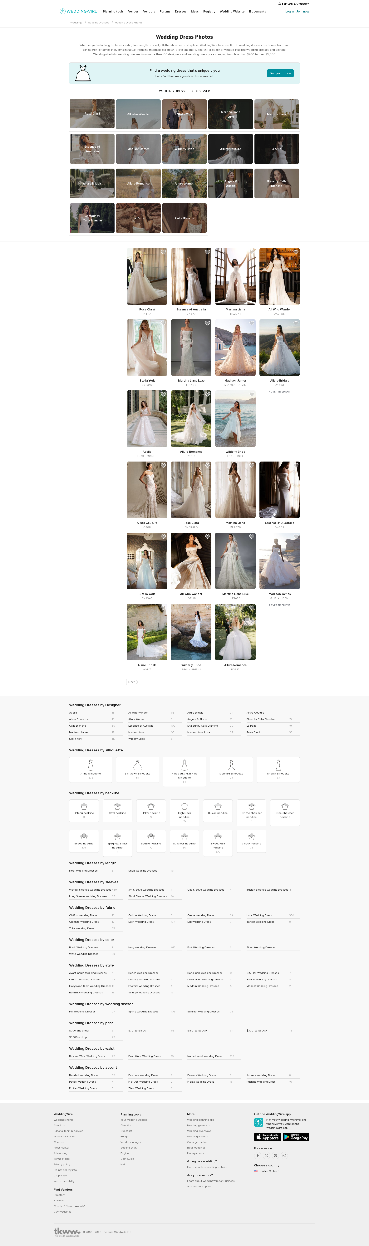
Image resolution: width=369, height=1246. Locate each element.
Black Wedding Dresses (83, 947)
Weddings (76, 22)
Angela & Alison (230, 183)
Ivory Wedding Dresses (142, 947)
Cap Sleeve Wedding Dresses (205, 889)
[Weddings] (78, 12)
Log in (289, 11)
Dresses (180, 11)
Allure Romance (138, 183)
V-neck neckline (251, 843)
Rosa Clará (92, 114)
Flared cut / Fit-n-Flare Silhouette (185, 775)
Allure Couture (230, 149)
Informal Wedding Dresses (144, 986)
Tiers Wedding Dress (141, 1088)
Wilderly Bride (184, 149)
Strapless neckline (184, 843)
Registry (209, 11)
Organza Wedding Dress (84, 921)
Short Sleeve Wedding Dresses (147, 896)
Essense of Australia (92, 149)
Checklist (126, 1125)
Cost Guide (127, 1158)
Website (232, 11)
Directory (59, 1195)
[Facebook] (257, 1155)
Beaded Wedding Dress (83, 1075)
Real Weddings (196, 1147)
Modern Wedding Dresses (203, 986)
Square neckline (151, 843)
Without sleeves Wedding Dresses (90, 889)
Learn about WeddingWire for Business (211, 1181)
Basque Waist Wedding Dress (87, 1056)
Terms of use (62, 1158)
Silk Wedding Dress (199, 921)
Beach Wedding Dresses (143, 973)
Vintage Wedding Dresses (144, 992)
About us (59, 1125)
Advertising (60, 1153)
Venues (133, 11)
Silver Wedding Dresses (261, 947)
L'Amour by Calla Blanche (92, 218)
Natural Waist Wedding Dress (204, 1056)
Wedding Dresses (98, 22)
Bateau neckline (84, 813)
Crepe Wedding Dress (200, 915)
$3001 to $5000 (257, 1030)
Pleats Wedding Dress (200, 1081)
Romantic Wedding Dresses (86, 992)
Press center (61, 1147)
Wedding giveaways (199, 1131)
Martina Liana (276, 114)
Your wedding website (134, 1119)
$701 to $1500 (137, 1030)
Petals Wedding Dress (82, 1081)
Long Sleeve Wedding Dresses (88, 896)
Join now (302, 11)
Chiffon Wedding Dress (83, 915)
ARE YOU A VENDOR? (295, 4)
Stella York (184, 114)
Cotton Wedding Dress (142, 915)
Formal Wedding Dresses (262, 979)
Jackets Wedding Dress (261, 1075)
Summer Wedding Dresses (203, 1011)
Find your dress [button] (280, 73)
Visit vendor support (199, 1186)
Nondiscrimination (65, 1136)
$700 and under (79, 1030)
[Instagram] (284, 1155)
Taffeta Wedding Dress (260, 921)
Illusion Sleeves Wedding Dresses (267, 889)
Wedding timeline (197, 1136)
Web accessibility (64, 1181)
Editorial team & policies (68, 1131)
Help (123, 1164)
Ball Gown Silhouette (137, 773)
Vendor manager (131, 1142)
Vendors (149, 11)
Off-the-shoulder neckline (252, 815)
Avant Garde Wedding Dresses (88, 973)
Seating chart (129, 1147)
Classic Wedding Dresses (84, 979)
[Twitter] (266, 1155)
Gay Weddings (62, 1211)
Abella (276, 149)
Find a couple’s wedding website (207, 1167)
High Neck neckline (184, 815)
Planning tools (113, 11)
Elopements (257, 11)
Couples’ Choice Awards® (69, 1206)
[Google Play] (296, 1140)
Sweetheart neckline (218, 845)
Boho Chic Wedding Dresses (205, 973)
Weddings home (64, 1119)
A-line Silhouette (91, 773)
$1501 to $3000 (197, 1030)
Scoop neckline (84, 843)
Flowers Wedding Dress (201, 1075)
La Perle (138, 218)
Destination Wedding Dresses (205, 979)
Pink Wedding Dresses (201, 947)
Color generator (197, 1142)
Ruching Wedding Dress (261, 1081)
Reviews (59, 1200)
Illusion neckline (218, 813)
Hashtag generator (198, 1125)
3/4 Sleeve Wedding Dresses (146, 889)
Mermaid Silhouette (231, 773)
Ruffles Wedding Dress (83, 1088)
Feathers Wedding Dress (143, 1075)
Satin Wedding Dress (141, 921)
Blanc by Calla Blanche (277, 183)
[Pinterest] (275, 1155)
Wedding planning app (200, 1119)
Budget (125, 1136)
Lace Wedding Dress (259, 915)
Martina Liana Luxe (230, 114)
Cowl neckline (117, 813)
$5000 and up (78, 1037)
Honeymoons (195, 1153)
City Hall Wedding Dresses (263, 973)
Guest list (126, 1131)
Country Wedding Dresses (144, 979)
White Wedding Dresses (83, 954)
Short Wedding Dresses (142, 870)
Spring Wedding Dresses (143, 1011)
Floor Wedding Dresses (83, 870)
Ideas (195, 11)
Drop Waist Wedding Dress (144, 1056)
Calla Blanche (184, 218)
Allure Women (184, 183)
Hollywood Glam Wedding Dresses (90, 986)
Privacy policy (62, 1164)
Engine (125, 1153)
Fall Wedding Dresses (82, 1011)
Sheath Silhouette (278, 773)
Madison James (138, 149)
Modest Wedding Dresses (262, 986)
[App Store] (267, 1140)
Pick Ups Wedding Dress (143, 1081)
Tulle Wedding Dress (81, 928)
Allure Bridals (92, 183)
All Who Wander (138, 114)
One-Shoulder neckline (285, 815)
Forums (165, 11)
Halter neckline (151, 813)
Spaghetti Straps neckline (117, 845)
